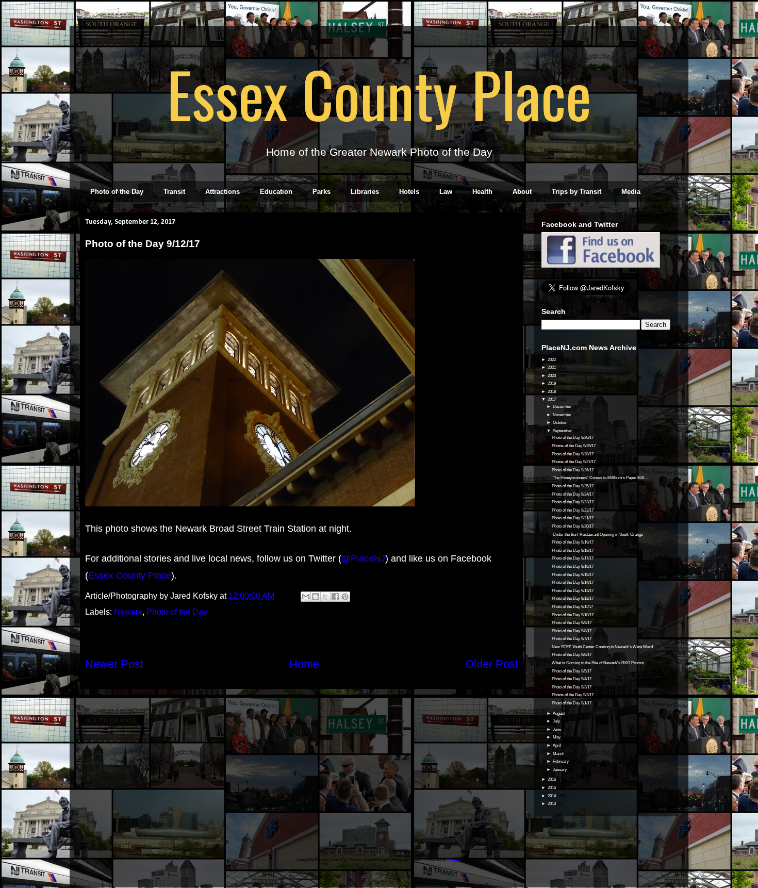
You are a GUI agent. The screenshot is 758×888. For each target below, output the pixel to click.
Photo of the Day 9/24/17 (573, 494)
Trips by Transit (576, 191)
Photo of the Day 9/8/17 (571, 631)
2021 (552, 367)
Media (630, 191)
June (557, 729)
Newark (128, 611)
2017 (552, 399)
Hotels (409, 191)
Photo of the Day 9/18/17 (573, 550)
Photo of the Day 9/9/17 (571, 622)
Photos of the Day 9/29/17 (574, 445)
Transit (174, 191)
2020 (552, 375)
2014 (552, 796)
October (560, 422)
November (562, 415)
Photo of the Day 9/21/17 (573, 518)
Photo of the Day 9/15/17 (573, 574)
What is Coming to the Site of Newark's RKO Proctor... (599, 663)
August (559, 713)
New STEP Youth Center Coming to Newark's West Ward (602, 647)
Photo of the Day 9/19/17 (573, 542)
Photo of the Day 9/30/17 (573, 437)
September (563, 431)
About (522, 191)
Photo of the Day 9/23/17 (573, 502)
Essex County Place (379, 93)
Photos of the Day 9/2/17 (573, 695)
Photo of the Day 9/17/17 (573, 558)
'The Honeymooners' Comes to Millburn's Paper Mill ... (600, 477)
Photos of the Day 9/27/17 (574, 461)
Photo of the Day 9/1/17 (571, 703)
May (557, 737)
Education (276, 191)
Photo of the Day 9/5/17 (571, 671)
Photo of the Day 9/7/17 (571, 638)
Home (304, 663)
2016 (552, 779)
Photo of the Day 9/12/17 (573, 598)
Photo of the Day (116, 191)
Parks (321, 191)
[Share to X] (325, 596)
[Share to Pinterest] (345, 596)
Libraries (365, 191)
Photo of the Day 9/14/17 (573, 582)
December (562, 406)
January (560, 769)
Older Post (491, 663)
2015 (552, 787)
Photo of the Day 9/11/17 (572, 606)
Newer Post (114, 663)
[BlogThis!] (315, 596)
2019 (552, 383)
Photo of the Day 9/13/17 (573, 590)
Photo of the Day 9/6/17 (571, 654)
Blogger (453, 860)
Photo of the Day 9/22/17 (573, 510)
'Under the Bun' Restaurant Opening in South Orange (597, 534)
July (557, 721)
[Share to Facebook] (335, 596)
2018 (552, 391)
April (557, 745)
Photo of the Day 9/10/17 (573, 615)
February (561, 761)
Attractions (222, 191)
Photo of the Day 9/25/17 (573, 486)
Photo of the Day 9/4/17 (571, 679)
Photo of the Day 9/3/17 (571, 687)
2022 (552, 359)
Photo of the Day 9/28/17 (573, 454)
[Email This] (306, 596)
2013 (552, 803)
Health (482, 191)
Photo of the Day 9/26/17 (573, 470)
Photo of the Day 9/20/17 (573, 526)
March (559, 753)
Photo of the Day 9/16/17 (573, 566)
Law (445, 191)
